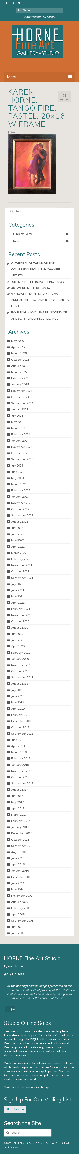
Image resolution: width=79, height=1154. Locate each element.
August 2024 (19, 409)
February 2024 (20, 434)
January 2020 (20, 659)
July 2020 (17, 634)
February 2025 (20, 378)
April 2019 (18, 708)
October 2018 (20, 727)
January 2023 (20, 496)
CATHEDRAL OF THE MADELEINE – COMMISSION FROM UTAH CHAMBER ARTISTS (36, 269)
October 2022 (20, 509)
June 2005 (17, 933)
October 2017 (20, 777)
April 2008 (18, 914)
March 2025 (19, 372)
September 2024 (22, 403)
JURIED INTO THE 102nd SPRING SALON (37, 282)
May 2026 (17, 341)
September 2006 (22, 920)
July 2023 (17, 465)
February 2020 (20, 652)
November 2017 (21, 771)
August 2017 (19, 789)
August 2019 (19, 683)
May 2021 (17, 596)
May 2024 (17, 422)
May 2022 (17, 540)
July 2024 (17, 415)
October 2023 (20, 453)
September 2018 (22, 733)
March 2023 (19, 484)
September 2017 (22, 783)
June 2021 (17, 590)
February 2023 (20, 490)
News (17, 241)
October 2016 (20, 839)
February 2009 (20, 908)
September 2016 (22, 846)
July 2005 (17, 927)
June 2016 (17, 858)
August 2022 (19, 521)
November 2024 (21, 391)
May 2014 (17, 889)
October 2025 (20, 359)
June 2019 (17, 696)
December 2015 (21, 877)
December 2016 (21, 833)
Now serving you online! (39, 17)
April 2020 (18, 646)
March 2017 (19, 814)
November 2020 (21, 615)
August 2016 (19, 852)
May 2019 (17, 702)
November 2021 (21, 565)
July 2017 (17, 796)
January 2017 (20, 827)
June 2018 (17, 740)
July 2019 (17, 690)
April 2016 (18, 864)
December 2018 (21, 721)
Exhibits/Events (23, 234)
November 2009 (21, 895)
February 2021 (20, 609)
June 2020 (17, 640)
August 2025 (19, 366)
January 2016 (20, 870)
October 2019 (20, 671)
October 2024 (20, 397)
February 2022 (20, 559)
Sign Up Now (15, 1109)
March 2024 (19, 428)
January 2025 (20, 384)
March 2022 (19, 553)
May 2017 (17, 802)
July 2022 (17, 528)
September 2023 (22, 459)
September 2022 (22, 515)
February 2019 (20, 715)
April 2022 (18, 546)
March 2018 (19, 752)
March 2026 (19, 353)
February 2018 (20, 758)
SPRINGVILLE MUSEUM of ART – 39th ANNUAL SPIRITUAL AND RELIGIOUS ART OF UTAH (40, 300)
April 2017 (18, 808)
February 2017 (20, 821)
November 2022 (21, 503)
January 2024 (20, 440)
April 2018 (18, 746)
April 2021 (18, 602)
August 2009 (19, 902)
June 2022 (17, 534)
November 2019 (21, 665)
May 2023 (17, 478)
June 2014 (17, 883)
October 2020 (20, 621)
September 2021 (22, 578)
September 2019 (22, 677)
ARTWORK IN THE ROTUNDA (30, 288)
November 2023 (21, 447)
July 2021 (17, 584)
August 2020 (19, 627)
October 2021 (20, 571)
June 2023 (17, 472)
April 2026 (18, 347)
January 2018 (20, 765)
